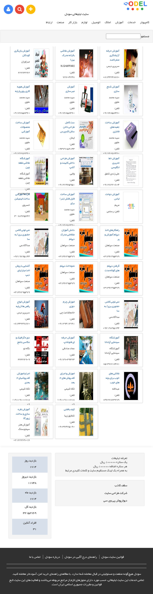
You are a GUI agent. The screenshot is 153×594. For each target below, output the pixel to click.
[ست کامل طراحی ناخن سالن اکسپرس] (86, 135)
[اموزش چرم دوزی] (86, 314)
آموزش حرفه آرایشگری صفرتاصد (112, 55)
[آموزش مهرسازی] (86, 99)
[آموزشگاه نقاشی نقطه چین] (41, 171)
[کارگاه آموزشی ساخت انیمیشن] (41, 207)
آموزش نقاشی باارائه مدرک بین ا (67, 55)
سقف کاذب (121, 485)
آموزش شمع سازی (113, 89)
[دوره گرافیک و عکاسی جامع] (41, 350)
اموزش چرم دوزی (69, 304)
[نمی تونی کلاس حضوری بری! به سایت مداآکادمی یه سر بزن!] (41, 243)
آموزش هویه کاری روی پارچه (22, 89)
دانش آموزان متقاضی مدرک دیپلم (67, 234)
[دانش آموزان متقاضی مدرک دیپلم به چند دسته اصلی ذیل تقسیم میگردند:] (86, 243)
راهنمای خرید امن (48, 574)
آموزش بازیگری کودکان (22, 53)
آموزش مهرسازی (70, 89)
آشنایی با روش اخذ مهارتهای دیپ (22, 270)
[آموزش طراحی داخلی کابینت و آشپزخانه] (86, 171)
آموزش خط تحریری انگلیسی (114, 163)
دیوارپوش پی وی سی (115, 500)
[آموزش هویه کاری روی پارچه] (41, 99)
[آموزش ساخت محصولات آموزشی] (41, 135)
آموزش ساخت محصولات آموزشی (22, 127)
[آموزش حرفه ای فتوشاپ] (86, 350)
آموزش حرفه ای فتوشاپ (68, 340)
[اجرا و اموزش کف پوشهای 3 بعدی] (41, 386)
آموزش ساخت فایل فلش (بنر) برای (67, 198)
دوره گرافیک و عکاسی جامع (23, 340)
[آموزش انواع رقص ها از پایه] (41, 314)
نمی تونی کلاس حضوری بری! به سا (22, 234)
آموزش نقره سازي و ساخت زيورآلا (23, 414)
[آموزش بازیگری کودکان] (41, 63)
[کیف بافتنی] (86, 422)
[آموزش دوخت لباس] (131, 207)
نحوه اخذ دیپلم (67, 265)
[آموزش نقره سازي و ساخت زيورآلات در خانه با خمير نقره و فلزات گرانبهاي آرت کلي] (41, 422)
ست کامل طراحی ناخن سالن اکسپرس (67, 127)
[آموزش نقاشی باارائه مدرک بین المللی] (86, 63)
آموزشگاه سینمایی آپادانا (112, 340)
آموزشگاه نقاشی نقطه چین (24, 163)
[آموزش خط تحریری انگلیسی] (131, 171)
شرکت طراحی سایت (115, 493)
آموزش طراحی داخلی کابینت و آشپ (67, 163)
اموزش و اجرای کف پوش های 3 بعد (67, 378)
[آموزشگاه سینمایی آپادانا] (131, 350)
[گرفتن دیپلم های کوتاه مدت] (131, 278)
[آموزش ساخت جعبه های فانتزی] (131, 135)
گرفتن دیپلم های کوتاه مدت (112, 268)
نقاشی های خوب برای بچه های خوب (112, 378)
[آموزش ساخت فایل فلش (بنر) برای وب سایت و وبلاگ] (86, 207)
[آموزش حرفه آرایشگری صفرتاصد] (131, 63)
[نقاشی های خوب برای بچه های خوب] (131, 386)
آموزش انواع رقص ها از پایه (23, 304)
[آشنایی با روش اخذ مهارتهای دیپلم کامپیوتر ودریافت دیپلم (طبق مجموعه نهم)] (41, 278)
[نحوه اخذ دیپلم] (86, 278)
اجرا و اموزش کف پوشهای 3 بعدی (23, 378)
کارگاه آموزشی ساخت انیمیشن (22, 196)
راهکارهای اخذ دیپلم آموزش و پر (111, 234)
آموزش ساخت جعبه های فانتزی (112, 127)
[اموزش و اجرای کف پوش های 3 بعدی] (86, 386)
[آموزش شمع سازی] (131, 99)
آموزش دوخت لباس (112, 196)
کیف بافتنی (69, 409)
